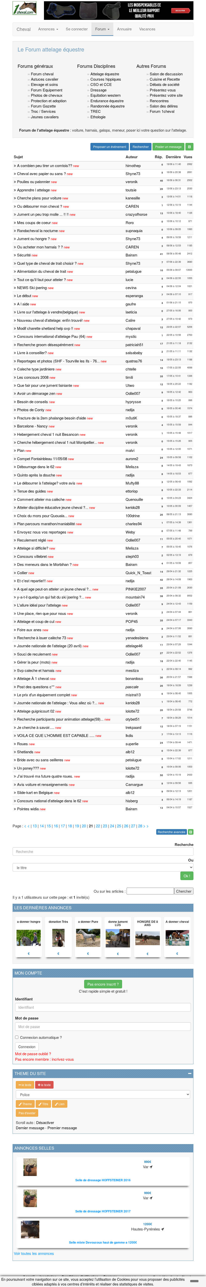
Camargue (134, 784)
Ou (190, 860)
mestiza (132, 670)
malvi (130, 450)
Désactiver (45, 1122)
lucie (129, 279)
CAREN (132, 206)
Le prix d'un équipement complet (43, 694)
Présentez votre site (166, 95)
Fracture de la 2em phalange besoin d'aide (51, 417)
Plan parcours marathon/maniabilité (46, 523)
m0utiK (131, 417)
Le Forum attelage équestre (51, 49)
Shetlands (25, 751)
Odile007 (133, 393)
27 (133, 825)
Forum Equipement (46, 89)
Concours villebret (32, 556)
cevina (131, 287)
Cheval (24, 29)
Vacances (147, 28)
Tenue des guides (31, 491)
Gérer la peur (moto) (33, 662)
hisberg (132, 800)
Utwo (130, 385)
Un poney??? (28, 768)
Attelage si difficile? (32, 548)
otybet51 (133, 719)
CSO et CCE (100, 84)
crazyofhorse (136, 214)
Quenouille (134, 499)
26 (126, 825)
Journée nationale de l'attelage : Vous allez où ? (55, 702)
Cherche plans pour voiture (39, 197)
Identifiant (24, 999)
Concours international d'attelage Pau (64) (51, 336)
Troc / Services (43, 111)
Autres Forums (151, 66)
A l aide (23, 303)
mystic (131, 336)
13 (35, 825)
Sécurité (24, 254)
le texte (26, 1085)
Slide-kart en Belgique (35, 792)
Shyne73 (133, 173)
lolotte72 (132, 711)
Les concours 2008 (32, 377)
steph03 (132, 556)
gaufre (131, 303)
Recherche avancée (171, 832)
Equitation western (105, 95)
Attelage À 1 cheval (33, 678)
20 (84, 825)
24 (112, 825)
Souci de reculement (34, 654)
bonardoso (134, 678)
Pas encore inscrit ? (103, 984)
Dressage (98, 89)
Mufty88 (132, 483)
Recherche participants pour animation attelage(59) (58, 719)
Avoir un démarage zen (36, 393)
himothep (133, 165)
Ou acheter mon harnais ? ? (40, 246)
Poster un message (168, 146)
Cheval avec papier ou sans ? (41, 173)
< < (27, 825)
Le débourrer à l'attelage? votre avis (46, 483)
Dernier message (30, 1127)
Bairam (131, 254)
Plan (20, 450)
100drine (133, 515)
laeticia (131, 311)
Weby (130, 531)
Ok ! (187, 875)
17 (63, 825)
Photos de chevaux (46, 95)
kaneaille (133, 197)
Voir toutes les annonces (34, 1253)
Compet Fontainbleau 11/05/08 (42, 458)
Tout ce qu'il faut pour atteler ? (42, 279)
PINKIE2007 (136, 589)
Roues (22, 743)
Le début (24, 295)
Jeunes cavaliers (44, 116)
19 (77, 825)
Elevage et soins (44, 84)
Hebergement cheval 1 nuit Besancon (48, 434)
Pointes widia (28, 808)
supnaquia (134, 230)
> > (146, 825)
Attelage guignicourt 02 (35, 711)
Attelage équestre (104, 73)
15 (49, 825)
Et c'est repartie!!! (31, 580)
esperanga (134, 295)
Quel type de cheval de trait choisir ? (47, 263)
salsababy (134, 352)
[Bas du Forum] (189, 146)
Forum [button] (101, 28)
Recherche (184, 844)
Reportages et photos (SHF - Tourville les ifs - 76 (57, 360)
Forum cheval (42, 73)
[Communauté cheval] (24, 8)
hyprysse (133, 401)
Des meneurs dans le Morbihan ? (44, 564)
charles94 (134, 523)
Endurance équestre (106, 100)
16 (56, 825)
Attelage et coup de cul (35, 621)
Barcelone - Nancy (32, 425)
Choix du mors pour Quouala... (42, 515)
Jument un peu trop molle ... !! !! (43, 214)
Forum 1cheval (161, 111)
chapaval (133, 328)
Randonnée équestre (107, 106)
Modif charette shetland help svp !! (45, 328)
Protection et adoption (48, 100)
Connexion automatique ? (41, 1037)
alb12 (130, 751)
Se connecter (77, 28)
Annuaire (124, 28)
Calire (130, 320)
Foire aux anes (29, 629)
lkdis (129, 735)
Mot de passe (26, 1018)
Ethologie (97, 116)
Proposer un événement (109, 146)
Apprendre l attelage (33, 189)
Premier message (62, 1127)
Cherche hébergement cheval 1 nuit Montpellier (55, 442)
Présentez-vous (162, 89)
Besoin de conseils (32, 401)
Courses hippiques (105, 79)
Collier (22, 572)
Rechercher (141, 146)
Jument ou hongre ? (33, 238)
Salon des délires (163, 106)
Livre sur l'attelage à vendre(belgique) (47, 311)
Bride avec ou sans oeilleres (40, 759)
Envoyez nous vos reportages (41, 531)
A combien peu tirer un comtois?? (44, 165)
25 (119, 825)
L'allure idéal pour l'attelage (39, 605)
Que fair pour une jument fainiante (45, 385)
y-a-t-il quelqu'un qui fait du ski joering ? (49, 597)
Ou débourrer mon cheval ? (39, 206)
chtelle (131, 368)
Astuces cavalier (44, 79)
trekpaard (133, 727)
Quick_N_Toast (138, 572)
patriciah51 (134, 344)
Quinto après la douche (36, 474)
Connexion (26, 1046)
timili (129, 377)
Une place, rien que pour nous (41, 613)
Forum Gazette (43, 106)
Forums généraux (35, 66)
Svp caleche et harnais (36, 670)
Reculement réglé (31, 540)
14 (42, 825)
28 (140, 825)
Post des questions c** (36, 686)
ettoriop (132, 491)
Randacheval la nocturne (37, 230)
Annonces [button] (47, 28)
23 (105, 825)
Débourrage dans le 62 (35, 466)
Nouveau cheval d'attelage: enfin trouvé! (50, 320)
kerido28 (133, 507)
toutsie (131, 189)
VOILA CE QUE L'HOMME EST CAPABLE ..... (55, 735)
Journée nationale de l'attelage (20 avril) (49, 645)
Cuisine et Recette (165, 79)
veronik (132, 181)
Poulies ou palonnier (33, 181)
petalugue (133, 271)
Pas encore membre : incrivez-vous (44, 1059)
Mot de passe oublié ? (33, 1053)
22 (98, 825)
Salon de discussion (166, 73)
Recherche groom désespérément (45, 344)
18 (70, 825)
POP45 (132, 621)
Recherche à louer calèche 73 (41, 637)
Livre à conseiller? (32, 352)
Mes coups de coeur (34, 222)
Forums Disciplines (96, 66)
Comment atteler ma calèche (41, 499)
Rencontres (159, 100)
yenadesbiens (137, 637)
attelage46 (134, 645)
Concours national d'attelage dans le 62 (49, 800)
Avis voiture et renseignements (42, 784)
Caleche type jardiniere (36, 368)
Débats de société (164, 84)
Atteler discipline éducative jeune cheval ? (51, 507)
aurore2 (132, 458)
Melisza (132, 466)
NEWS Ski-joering (32, 287)
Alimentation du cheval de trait (41, 271)
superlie (132, 743)
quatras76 (134, 360)
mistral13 (133, 694)
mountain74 (135, 597)
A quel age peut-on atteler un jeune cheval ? (52, 589)
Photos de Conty (30, 409)
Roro (130, 222)
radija (130, 409)
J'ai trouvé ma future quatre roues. (45, 776)
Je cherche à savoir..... (35, 727)
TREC (95, 111)
